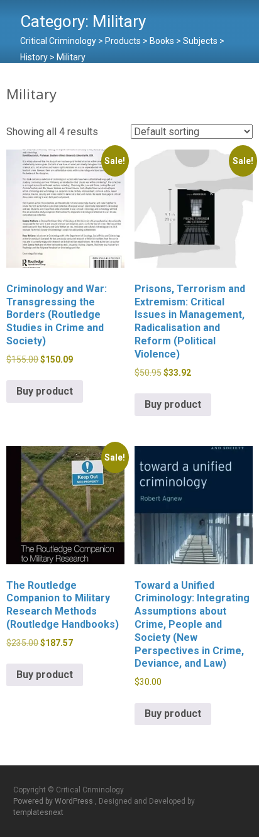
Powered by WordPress (54, 801)
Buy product (44, 391)
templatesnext (38, 812)
